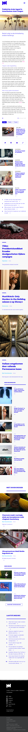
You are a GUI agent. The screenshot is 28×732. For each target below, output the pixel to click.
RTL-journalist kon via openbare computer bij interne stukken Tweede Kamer (17, 648)
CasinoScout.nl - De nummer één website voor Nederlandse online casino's (14, 728)
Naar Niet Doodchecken (14, 604)
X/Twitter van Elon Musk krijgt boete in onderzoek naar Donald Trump (12, 200)
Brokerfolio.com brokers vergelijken (12, 724)
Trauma (15, 122)
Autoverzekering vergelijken (11, 721)
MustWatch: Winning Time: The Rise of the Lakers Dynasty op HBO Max (17, 653)
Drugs (4, 122)
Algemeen (17, 160)
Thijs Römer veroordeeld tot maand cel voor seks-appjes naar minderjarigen (17, 626)
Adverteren (22, 690)
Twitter (9, 696)
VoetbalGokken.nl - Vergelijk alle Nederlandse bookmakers (16, 729)
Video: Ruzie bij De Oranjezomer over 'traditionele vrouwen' (15, 212)
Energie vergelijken (9, 719)
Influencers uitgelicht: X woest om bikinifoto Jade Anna (16, 632)
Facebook (10, 698)
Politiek (17, 188)
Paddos (9, 122)
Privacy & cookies (15, 690)
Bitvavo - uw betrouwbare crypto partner (12, 725)
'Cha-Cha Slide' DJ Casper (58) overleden (15, 644)
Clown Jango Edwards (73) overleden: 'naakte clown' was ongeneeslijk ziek (17, 657)
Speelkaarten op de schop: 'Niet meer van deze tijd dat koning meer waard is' (14, 204)
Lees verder (4, 137)
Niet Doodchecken (7, 373)
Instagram (10, 700)
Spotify (9, 702)
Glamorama (18, 149)
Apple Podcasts (11, 704)
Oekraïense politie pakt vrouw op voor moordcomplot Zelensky (17, 662)
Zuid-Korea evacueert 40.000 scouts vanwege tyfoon (17, 640)
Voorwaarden (9, 692)
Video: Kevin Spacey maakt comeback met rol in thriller (17, 623)
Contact (8, 690)
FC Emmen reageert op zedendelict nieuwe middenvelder (16, 636)
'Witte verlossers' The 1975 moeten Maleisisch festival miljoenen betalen (14, 208)
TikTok (9, 706)
